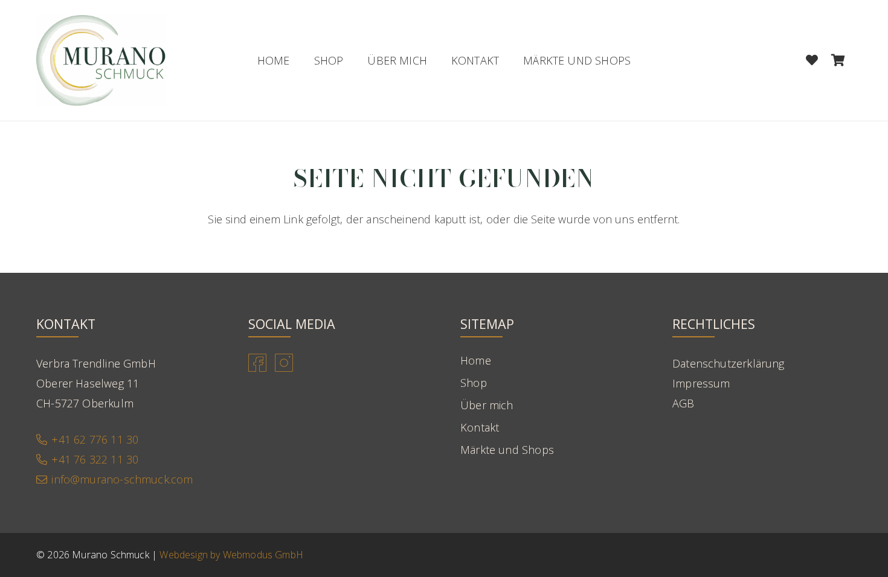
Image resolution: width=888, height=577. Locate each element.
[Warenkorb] (838, 60)
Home (475, 360)
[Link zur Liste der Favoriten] (812, 60)
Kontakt (479, 427)
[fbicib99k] (257, 363)
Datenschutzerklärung (728, 363)
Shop (473, 382)
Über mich (486, 405)
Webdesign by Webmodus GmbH (231, 554)
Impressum (701, 383)
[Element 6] (101, 60)
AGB (683, 403)
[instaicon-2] (284, 363)
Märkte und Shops (507, 449)
